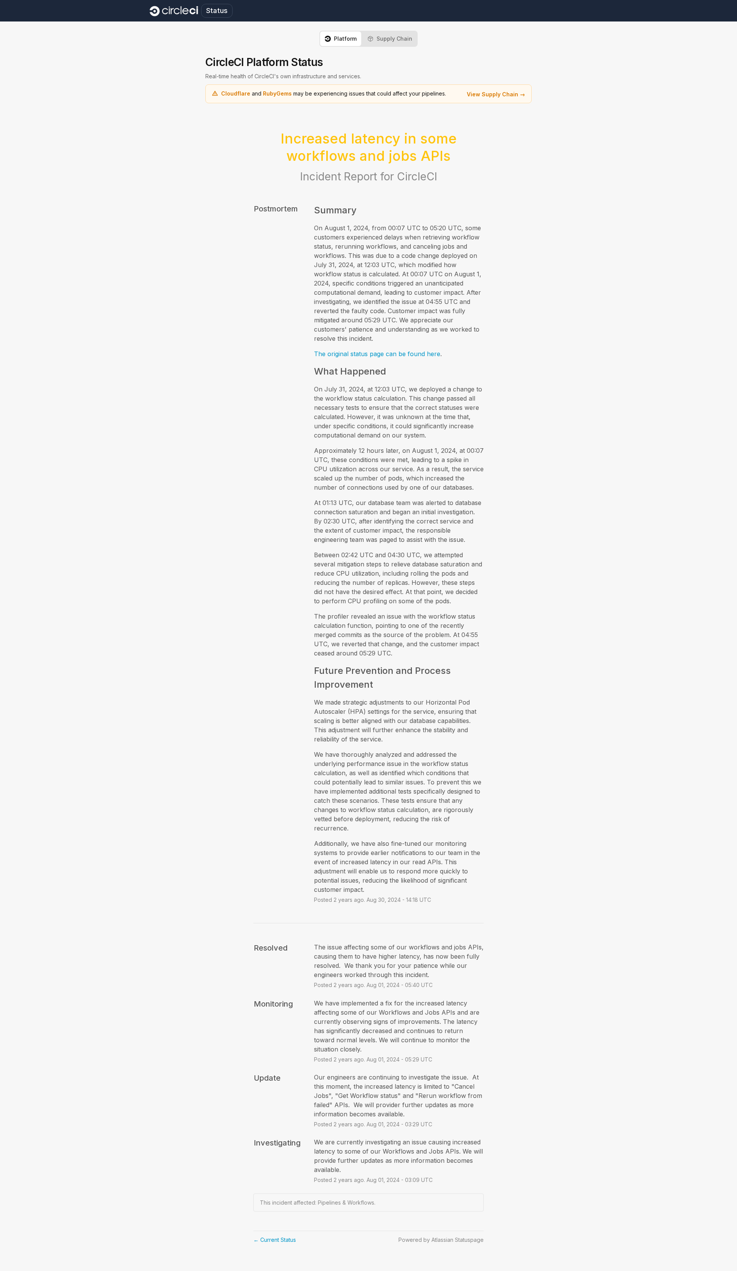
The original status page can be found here (377, 354)
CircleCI (417, 176)
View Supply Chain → (496, 94)
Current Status (274, 1239)
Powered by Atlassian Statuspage (441, 1239)
